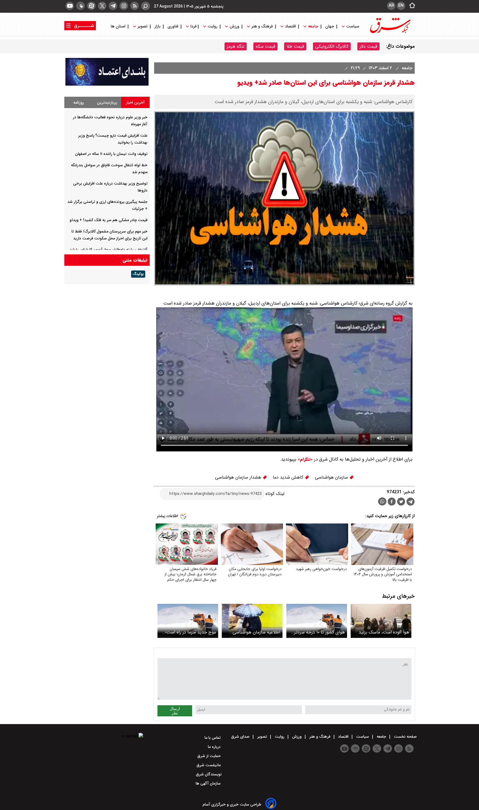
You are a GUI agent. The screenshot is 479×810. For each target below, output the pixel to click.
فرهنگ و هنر (262, 26)
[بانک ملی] (107, 84)
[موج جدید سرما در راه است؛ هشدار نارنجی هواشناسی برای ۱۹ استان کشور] (187, 621)
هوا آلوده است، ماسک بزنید (384, 632)
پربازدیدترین (107, 102)
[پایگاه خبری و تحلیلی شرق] (390, 32)
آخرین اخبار (135, 102)
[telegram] (113, 6)
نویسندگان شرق (209, 774)
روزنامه (78, 102)
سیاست (352, 26)
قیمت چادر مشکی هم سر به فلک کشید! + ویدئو (108, 220)
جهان (329, 26)
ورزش (234, 26)
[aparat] (91, 6)
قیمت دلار (368, 46)
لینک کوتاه (274, 493)
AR (391, 5)
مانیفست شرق (209, 765)
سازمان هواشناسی (332, 477)
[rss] (134, 6)
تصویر (142, 26)
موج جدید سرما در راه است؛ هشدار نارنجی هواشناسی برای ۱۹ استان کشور (189, 632)
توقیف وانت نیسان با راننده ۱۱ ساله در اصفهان (111, 154)
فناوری (172, 26)
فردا (193, 26)
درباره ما (215, 747)
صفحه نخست (405, 737)
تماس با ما (213, 738)
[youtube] (69, 6)
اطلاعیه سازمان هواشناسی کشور (256, 632)
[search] (145, 6)
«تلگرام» (304, 459)
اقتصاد (290, 26)
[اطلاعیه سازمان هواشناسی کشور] (252, 621)
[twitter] (102, 6)
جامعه (313, 26)
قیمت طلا (295, 46)
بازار (157, 26)
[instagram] (123, 6)
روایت (212, 26)
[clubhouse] (80, 6)
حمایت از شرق (209, 756)
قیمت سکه (265, 46)
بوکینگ (138, 274)
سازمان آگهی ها (209, 783)
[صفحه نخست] (410, 6)
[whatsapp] (382, 501)
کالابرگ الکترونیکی (331, 46)
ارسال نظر (175, 710)
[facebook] (392, 502)
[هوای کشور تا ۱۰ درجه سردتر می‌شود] (316, 621)
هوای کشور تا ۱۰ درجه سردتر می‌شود (319, 632)
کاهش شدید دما (289, 477)
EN (401, 5)
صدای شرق (241, 737)
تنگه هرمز (235, 46)
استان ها (118, 26)
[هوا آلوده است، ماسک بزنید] (381, 621)
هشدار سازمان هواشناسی (239, 477)
